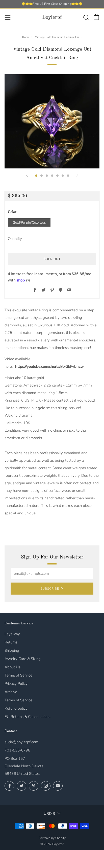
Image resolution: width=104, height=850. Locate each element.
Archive (11, 691)
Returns (11, 642)
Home (25, 37)
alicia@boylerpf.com (21, 741)
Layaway (12, 633)
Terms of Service (18, 675)
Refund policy (16, 708)
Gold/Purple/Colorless (29, 222)
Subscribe (49, 589)
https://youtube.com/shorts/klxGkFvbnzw (49, 366)
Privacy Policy (16, 683)
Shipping (12, 650)
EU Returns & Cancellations (27, 716)
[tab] (36, 175)
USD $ (49, 813)
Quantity (15, 238)
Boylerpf (52, 17)
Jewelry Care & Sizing (23, 658)
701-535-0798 (17, 750)
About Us (12, 667)
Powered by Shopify (52, 838)
